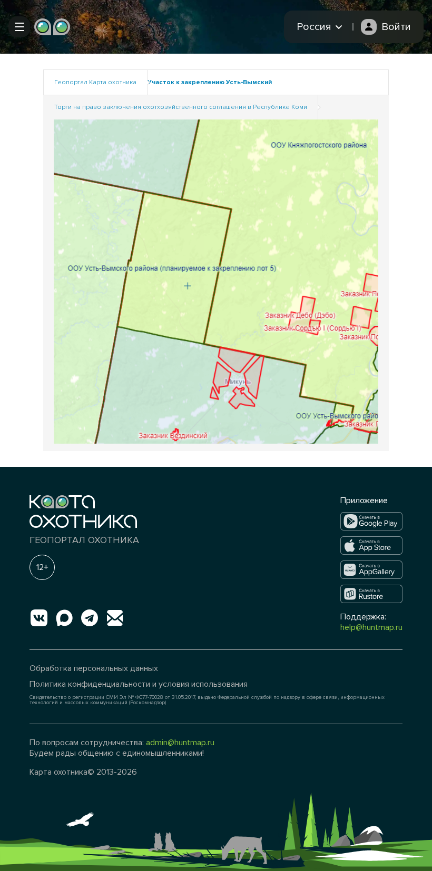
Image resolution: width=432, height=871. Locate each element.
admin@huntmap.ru (180, 742)
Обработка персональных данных (94, 668)
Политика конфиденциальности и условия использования (139, 684)
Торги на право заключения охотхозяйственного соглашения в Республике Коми (180, 107)
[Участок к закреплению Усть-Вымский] (216, 280)
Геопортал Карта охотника (95, 82)
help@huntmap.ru (371, 627)
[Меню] (19, 26)
